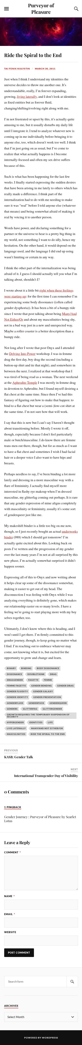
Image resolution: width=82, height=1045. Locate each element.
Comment (12, 852)
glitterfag (30, 709)
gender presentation (47, 697)
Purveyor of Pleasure (41, 8)
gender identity (17, 697)
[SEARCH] (72, 981)
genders (12, 709)
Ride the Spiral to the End (33, 55)
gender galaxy (43, 691)
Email (9, 914)
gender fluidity (17, 691)
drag (53, 674)
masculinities (16, 734)
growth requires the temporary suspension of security (38, 715)
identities (36, 722)
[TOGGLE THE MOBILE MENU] (6, 9)
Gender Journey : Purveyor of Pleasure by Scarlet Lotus (40, 819)
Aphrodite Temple (24, 382)
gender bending (41, 685)
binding (26, 668)
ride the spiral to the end (48, 734)
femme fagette (16, 685)
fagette (33, 680)
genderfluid (15, 703)
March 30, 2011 (45, 68)
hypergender (15, 722)
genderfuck (36, 703)
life (50, 722)
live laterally (16, 728)
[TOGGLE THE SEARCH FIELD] (75, 9)
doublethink (36, 674)
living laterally (27, 96)
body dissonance (48, 668)
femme (48, 680)
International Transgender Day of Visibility (46, 776)
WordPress (50, 1037)
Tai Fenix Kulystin (17, 68)
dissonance (14, 674)
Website (10, 932)
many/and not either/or (47, 728)
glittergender (52, 709)
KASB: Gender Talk (18, 757)
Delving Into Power (22, 353)
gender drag (65, 685)
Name (9, 896)
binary (11, 668)
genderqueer (58, 703)
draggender (15, 680)
